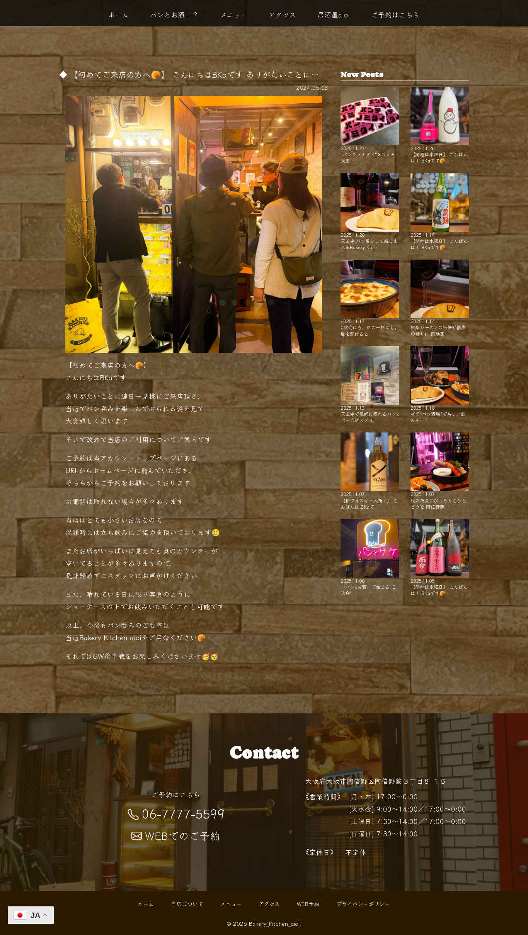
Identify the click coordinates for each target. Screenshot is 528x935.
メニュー (234, 14)
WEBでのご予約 (182, 835)
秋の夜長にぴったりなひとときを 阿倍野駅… (438, 500)
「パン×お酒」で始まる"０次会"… (368, 586)
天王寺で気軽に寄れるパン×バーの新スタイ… (370, 413)
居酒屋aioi (333, 14)
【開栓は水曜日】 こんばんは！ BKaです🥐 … (439, 154)
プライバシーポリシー (363, 904)
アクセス (282, 14)
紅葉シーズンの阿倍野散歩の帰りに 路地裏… (438, 327)
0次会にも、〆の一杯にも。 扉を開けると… (370, 327)
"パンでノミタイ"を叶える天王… (368, 154)
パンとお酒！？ (174, 14)
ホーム (118, 14)
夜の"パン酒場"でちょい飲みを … (437, 413)
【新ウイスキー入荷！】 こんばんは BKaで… (369, 500)
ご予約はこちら (395, 14)
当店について (187, 904)
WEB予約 (308, 904)
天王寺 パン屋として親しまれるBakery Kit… (369, 240)
